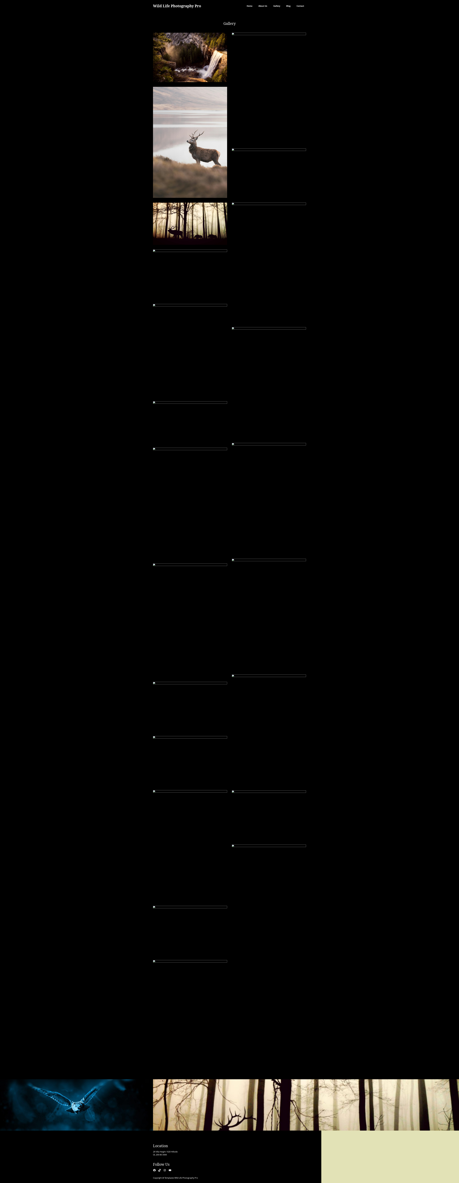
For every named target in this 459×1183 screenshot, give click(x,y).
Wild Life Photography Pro (177, 5)
